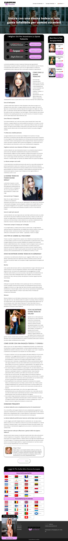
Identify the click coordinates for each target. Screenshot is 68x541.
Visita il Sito (35, 44)
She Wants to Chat (9, 516)
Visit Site (59, 52)
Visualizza (26, 460)
